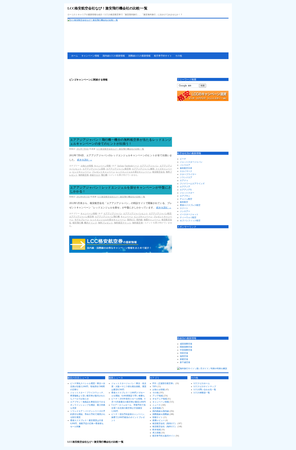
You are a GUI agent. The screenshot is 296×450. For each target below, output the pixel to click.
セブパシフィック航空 (190, 220)
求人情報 (156, 433)
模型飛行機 (77, 223)
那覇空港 (184, 359)
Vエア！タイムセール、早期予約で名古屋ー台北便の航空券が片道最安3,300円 (128, 408)
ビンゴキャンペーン (81, 172)
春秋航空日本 (186, 168)
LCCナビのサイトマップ (205, 386)
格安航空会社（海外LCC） (164, 426)
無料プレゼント (105, 223)
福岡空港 (184, 356)
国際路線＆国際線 (160, 414)
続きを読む (84, 160)
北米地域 (156, 408)
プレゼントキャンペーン (103, 172)
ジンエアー (185, 211)
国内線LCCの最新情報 (114, 55)
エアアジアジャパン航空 (160, 213)
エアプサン (185, 196)
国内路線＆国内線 (160, 411)
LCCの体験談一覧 (202, 392)
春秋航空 (184, 202)
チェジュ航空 (186, 199)
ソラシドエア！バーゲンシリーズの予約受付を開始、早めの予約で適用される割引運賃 (87, 414)
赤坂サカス (95, 175)
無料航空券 (83, 175)
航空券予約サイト (163, 55)
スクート (184, 208)
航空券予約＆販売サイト (163, 436)
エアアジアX (186, 190)
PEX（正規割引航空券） (163, 383)
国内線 (139, 219)
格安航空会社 (158, 172)
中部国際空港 (186, 350)
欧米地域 (156, 429)
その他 (178, 55)
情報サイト (157, 417)
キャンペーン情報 (90, 55)
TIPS (154, 386)
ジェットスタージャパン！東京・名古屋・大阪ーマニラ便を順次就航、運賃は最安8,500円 (128, 386)
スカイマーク (186, 171)
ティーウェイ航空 (188, 217)
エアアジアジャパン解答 (143, 169)
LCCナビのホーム (202, 383)
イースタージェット (189, 214)
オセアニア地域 (159, 399)
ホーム (74, 55)
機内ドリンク (90, 223)
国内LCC (131, 219)
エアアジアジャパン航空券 (118, 169)
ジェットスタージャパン (191, 162)
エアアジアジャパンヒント (135, 213)
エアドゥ (184, 180)
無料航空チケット (122, 223)
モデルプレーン (82, 219)
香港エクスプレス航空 (190, 205)
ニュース (156, 405)
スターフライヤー (188, 174)
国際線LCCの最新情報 (139, 55)
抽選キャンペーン (152, 219)
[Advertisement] (129, 68)
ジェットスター (187, 193)
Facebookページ (132, 166)
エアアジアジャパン (149, 166)
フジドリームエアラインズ (192, 183)
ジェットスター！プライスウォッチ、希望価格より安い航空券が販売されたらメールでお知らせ (87, 395)
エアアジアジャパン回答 (94, 169)
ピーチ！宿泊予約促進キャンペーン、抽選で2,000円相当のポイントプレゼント (128, 417)
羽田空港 (184, 353)
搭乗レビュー (158, 420)
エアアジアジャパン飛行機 (107, 216)
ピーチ (183, 159)
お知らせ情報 (87, 166)
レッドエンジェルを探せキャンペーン (133, 172)
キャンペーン (127, 216)
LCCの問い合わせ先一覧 (205, 389)
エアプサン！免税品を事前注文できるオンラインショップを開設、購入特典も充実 (87, 405)
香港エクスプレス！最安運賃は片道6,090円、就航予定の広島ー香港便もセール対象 (87, 423)
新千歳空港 (185, 362)
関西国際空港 (186, 347)
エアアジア (185, 186)
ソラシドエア (186, 177)
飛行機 (104, 175)
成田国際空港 (186, 344)
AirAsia (120, 166)
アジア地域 (157, 396)
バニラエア (185, 165)
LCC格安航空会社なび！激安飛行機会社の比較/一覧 (107, 8)
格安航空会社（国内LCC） (164, 423)
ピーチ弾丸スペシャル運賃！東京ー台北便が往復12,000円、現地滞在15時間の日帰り (87, 386)
